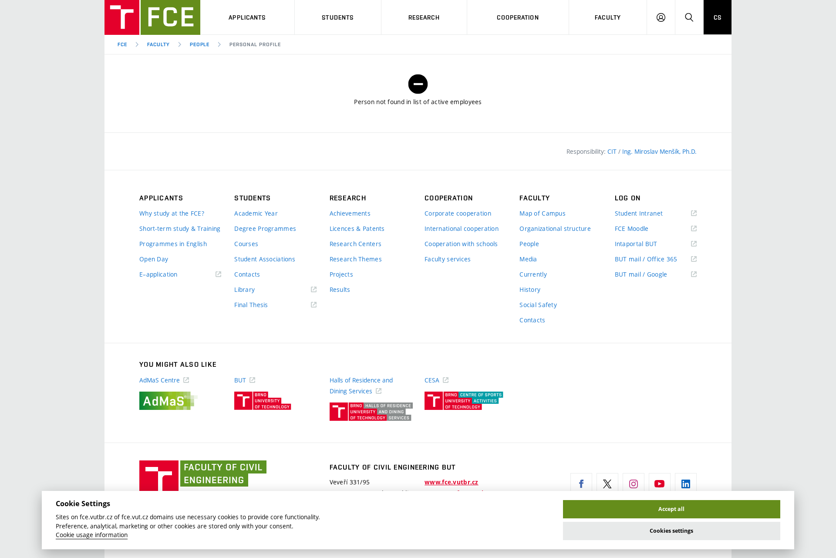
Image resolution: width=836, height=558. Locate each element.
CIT (612, 151)
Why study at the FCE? (171, 213)
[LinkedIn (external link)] (686, 484)
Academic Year (256, 213)
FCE (122, 44)
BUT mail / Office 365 (656, 259)
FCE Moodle (644, 229)
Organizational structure (555, 228)
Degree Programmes (265, 228)
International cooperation (462, 228)
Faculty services (448, 259)
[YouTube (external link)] (660, 484)
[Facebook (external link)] (581, 484)
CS (717, 17)
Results (340, 289)
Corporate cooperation (458, 213)
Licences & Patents (357, 228)
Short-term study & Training (180, 228)
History (529, 289)
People (200, 44)
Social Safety (538, 305)
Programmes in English (173, 244)
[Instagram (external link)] (633, 484)
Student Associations (264, 259)
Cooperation (518, 17)
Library (257, 290)
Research (424, 17)
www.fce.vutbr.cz (451, 482)
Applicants (247, 17)
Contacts (247, 274)
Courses (246, 244)
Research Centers (355, 244)
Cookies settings (671, 530)
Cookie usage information (92, 535)
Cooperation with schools (461, 244)
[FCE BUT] (152, 17)
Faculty (608, 17)
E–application (171, 275)
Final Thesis (263, 305)
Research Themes (356, 259)
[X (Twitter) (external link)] (607, 484)
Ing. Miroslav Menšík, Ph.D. (659, 151)
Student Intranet (651, 214)
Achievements (350, 213)
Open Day (153, 259)
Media (528, 259)
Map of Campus (542, 213)
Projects (341, 274)
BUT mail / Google (654, 275)
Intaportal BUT (649, 244)
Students (338, 17)
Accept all (671, 509)
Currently (533, 274)
